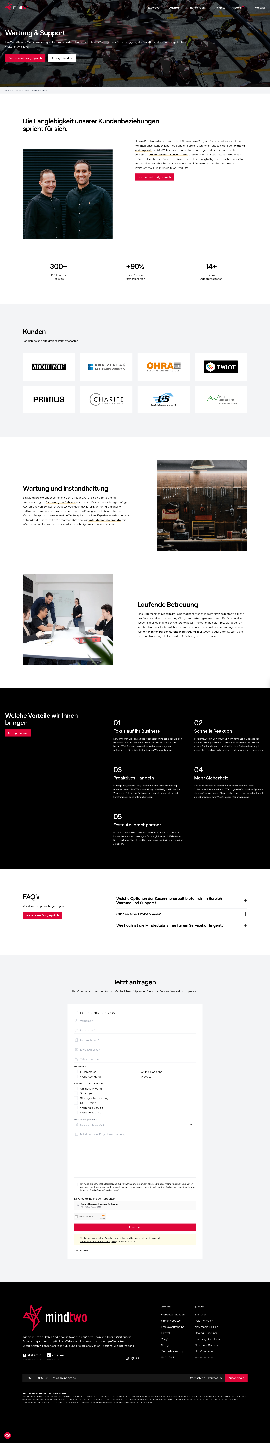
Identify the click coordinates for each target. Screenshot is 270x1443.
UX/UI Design (169, 1357)
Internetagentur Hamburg (186, 1399)
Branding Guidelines (207, 1339)
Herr (82, 1012)
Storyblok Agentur (195, 1396)
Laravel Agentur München (118, 1402)
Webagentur (41, 1396)
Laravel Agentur (45, 1399)
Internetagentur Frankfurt (163, 1399)
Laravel (165, 1333)
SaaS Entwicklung (30, 1399)
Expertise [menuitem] (153, 7)
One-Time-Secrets (206, 1345)
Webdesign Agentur (109, 1396)
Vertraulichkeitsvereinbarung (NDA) (98, 1241)
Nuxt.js (165, 1345)
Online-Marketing (172, 1351)
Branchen (201, 1314)
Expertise (18, 90)
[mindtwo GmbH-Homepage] (14, 7)
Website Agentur (155, 1396)
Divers (111, 1012)
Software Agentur (93, 1396)
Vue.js (164, 1339)
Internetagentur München (228, 1399)
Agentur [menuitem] (174, 7)
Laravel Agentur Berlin (74, 1402)
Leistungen (166, 1307)
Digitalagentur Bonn (79, 1399)
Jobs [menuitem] (239, 7)
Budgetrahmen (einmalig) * (85, 1120)
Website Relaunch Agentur (174, 1396)
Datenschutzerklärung (105, 1183)
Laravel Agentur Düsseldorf (52, 1402)
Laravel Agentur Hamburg (95, 1402)
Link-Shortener (204, 1351)
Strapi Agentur (209, 1396)
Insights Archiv (204, 1320)
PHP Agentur (240, 1396)
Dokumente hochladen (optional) (94, 1198)
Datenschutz (197, 1378)
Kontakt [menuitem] (260, 7)
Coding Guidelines (206, 1333)
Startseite (7, 90)
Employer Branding (172, 1327)
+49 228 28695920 (37, 1378)
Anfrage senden (62, 58)
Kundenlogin (236, 1378)
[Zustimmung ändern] (7, 1435)
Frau (96, 1012)
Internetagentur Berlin (98, 1399)
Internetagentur (54, 1396)
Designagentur (68, 1396)
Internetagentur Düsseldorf (139, 1399)
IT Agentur (79, 1396)
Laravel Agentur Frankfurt (141, 1402)
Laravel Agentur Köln (31, 1402)
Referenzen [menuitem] (197, 7)
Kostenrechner (204, 1357)
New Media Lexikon (206, 1327)
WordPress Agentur (61, 1399)
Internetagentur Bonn (117, 1399)
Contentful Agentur (225, 1396)
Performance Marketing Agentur (133, 1396)
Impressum (215, 1378)
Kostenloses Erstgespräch (25, 58)
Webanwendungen (173, 1314)
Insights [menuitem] (220, 7)
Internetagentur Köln (207, 1399)
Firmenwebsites (171, 1320)
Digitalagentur (28, 1396)
